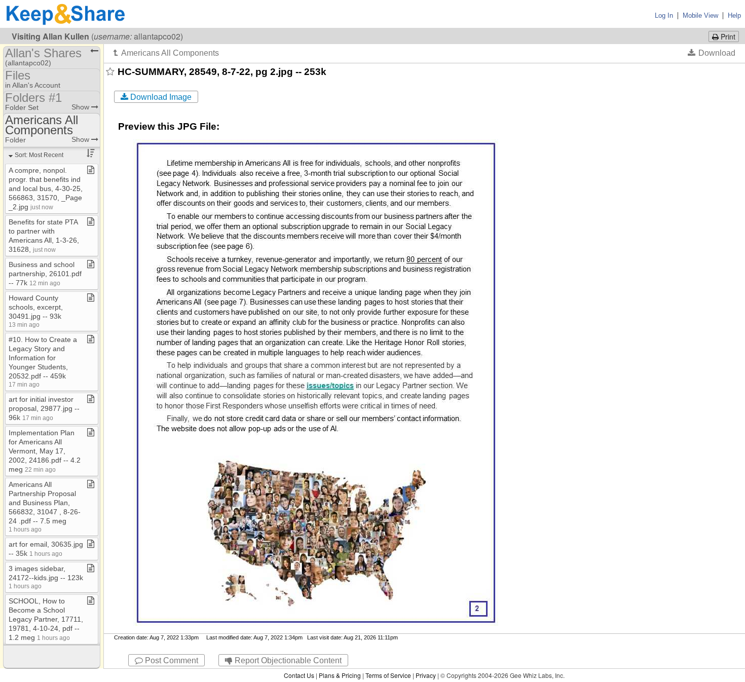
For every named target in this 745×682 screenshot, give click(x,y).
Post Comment (170, 660)
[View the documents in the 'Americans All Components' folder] (166, 53)
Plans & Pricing (340, 675)
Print (727, 36)
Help (734, 15)
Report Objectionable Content (287, 660)
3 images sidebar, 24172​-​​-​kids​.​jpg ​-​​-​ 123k (46, 576)
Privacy (426, 675)
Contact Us (299, 675)
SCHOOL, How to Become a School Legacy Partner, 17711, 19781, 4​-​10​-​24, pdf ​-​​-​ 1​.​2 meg (46, 619)
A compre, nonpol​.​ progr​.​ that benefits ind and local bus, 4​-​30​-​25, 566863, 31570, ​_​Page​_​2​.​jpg (46, 188)
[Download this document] (711, 53)
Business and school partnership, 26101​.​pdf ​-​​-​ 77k (46, 273)
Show (81, 107)
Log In (664, 15)
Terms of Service (388, 675)
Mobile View (700, 15)
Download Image (160, 97)
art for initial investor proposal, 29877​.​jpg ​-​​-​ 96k (44, 408)
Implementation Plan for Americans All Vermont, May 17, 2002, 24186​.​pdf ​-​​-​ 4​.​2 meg (45, 451)
